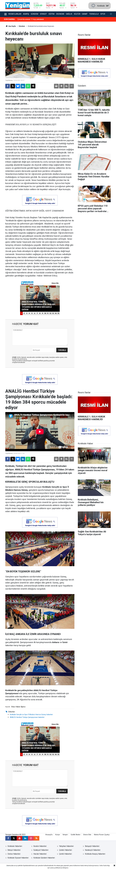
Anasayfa (48, 835)
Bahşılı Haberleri (14, 850)
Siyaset (43, 14)
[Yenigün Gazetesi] (17, 5)
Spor (102, 14)
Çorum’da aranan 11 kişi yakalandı (30, 19)
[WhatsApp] (28, 86)
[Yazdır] (56, 86)
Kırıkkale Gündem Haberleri (44, 858)
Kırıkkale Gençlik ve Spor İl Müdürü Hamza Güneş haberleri (31, 714)
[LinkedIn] (23, 86)
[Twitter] (12, 86)
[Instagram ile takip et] (31, 838)
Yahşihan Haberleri (66, 846)
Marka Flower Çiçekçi (102, 835)
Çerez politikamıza (56, 868)
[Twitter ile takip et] (14, 838)
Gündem (34, 14)
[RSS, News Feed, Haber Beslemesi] (36, 838)
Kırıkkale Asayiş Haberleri (95, 854)
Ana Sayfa (12, 26)
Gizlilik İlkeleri (75, 835)
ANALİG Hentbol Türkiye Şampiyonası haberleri (27, 717)
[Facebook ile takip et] (8, 838)
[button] (61, 86)
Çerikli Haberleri (65, 854)
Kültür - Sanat (80, 14)
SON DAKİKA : (10, 19)
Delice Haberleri (14, 854)
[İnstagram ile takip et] (111, 14)
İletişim (65, 835)
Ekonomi (60, 14)
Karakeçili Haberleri (92, 850)
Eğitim (51, 14)
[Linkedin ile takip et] (25, 838)
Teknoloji (94, 14)
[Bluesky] (18, 86)
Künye (57, 835)
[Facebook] (7, 86)
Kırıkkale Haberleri (15, 846)
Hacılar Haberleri (40, 854)
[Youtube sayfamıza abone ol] (19, 838)
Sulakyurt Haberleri (40, 850)
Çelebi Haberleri (65, 850)
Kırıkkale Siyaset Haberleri (18, 858)
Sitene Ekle (87, 835)
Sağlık (69, 14)
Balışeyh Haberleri (92, 846)
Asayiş (26, 14)
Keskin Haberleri (40, 846)
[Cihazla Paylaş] (33, 86)
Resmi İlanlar (14, 14)
